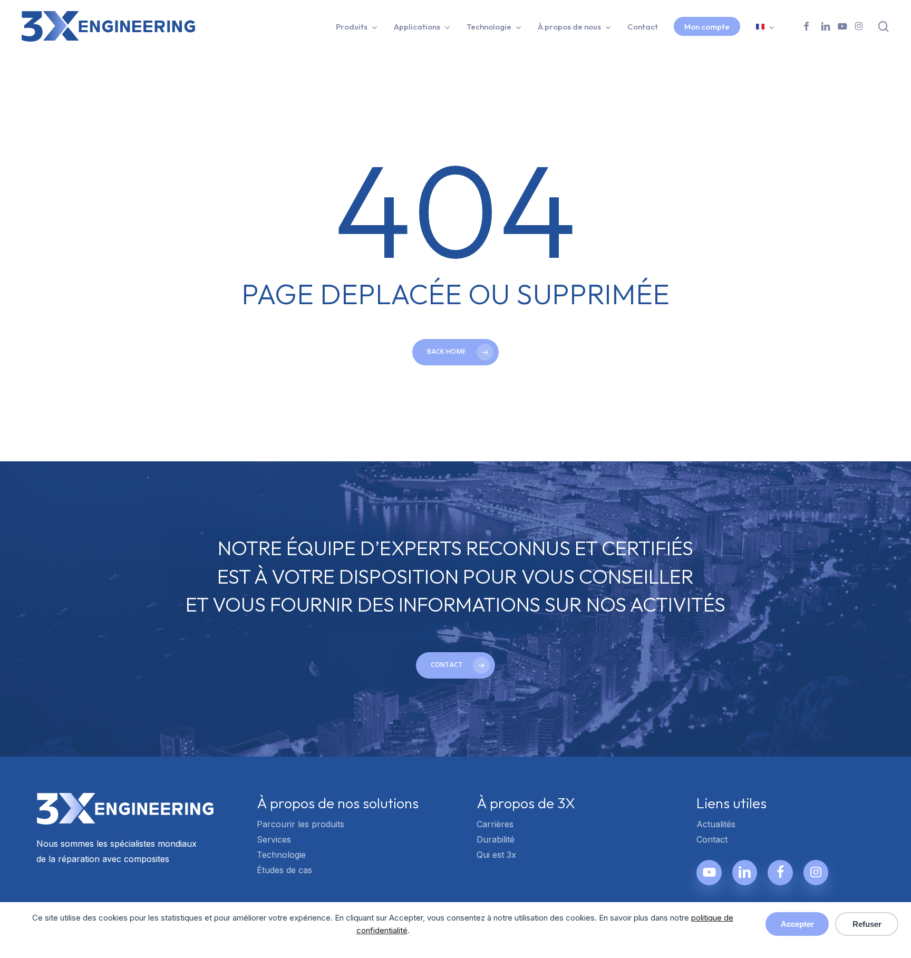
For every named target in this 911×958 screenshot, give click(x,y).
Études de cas (284, 870)
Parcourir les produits (300, 824)
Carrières (495, 824)
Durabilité (496, 839)
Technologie (281, 854)
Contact (712, 839)
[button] (455, 665)
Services (274, 839)
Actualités (715, 824)
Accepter (797, 924)
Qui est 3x (496, 854)
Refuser (866, 924)
